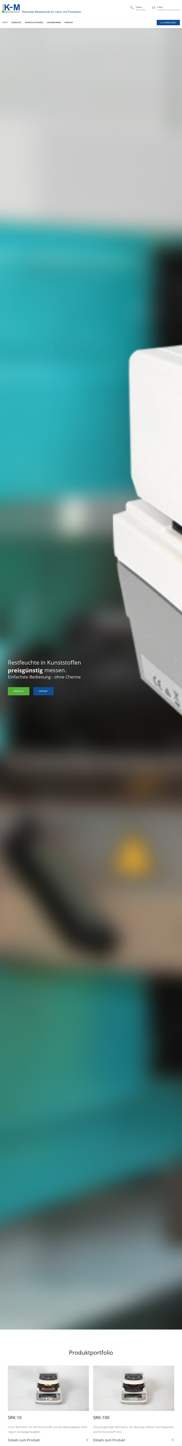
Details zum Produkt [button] (24, 1440)
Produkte (16, 22)
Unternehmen (54, 22)
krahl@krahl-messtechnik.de (168, 10)
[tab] (48, 1440)
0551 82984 (140, 10)
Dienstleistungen (34, 22)
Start (5, 22)
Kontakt (69, 22)
